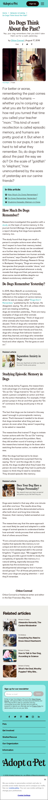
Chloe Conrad (17, 40)
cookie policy (14, 788)
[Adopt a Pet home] (10, 3)
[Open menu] (42, 3)
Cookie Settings (24, 795)
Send (38, 694)
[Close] (45, 779)
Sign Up (32, 4)
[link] (36, 706)
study (5, 225)
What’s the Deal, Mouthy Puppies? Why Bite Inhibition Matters (29, 671)
